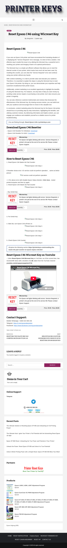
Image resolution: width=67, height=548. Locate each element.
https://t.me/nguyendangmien (22, 323)
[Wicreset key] (12, 141)
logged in (16, 355)
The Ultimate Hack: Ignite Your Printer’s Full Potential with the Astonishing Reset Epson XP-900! (33, 434)
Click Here (46, 180)
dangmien (30, 38)
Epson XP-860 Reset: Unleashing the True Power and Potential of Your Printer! (30, 441)
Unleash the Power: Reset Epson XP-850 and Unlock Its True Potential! (28, 446)
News (9, 30)
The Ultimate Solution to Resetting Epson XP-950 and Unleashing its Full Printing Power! (31, 427)
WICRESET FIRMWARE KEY (49, 536)
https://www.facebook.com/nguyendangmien (28, 325)
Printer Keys (33, 9)
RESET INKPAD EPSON (20, 536)
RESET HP (37, 539)
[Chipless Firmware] (33, 469)
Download (34, 131)
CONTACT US (46, 539)
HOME (10, 536)
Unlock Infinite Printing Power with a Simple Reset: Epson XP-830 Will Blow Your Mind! (33, 452)
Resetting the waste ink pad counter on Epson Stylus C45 (17, 336)
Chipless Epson (34, 536)
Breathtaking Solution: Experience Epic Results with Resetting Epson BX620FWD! (49, 337)
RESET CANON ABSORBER (23, 539)
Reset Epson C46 (15, 330)
